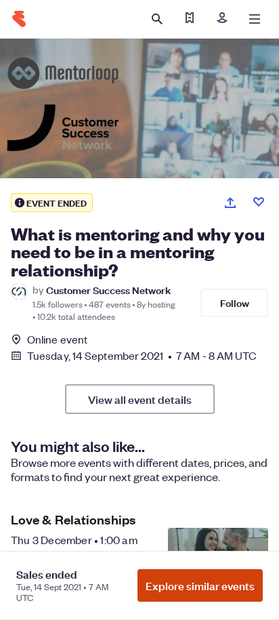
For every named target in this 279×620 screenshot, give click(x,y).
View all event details (140, 399)
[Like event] (258, 201)
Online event (57, 339)
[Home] (19, 19)
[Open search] (157, 19)
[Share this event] (230, 202)
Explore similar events (200, 585)
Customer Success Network (108, 289)
